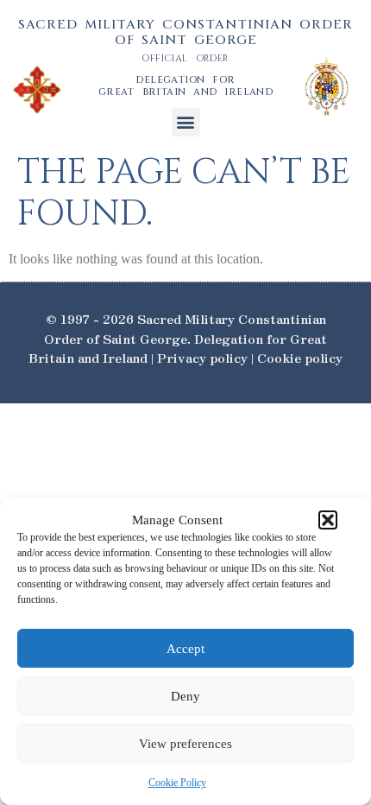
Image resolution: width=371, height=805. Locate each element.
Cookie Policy (177, 782)
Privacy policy (202, 357)
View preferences (185, 744)
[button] (327, 520)
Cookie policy (300, 357)
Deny (185, 696)
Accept (185, 649)
